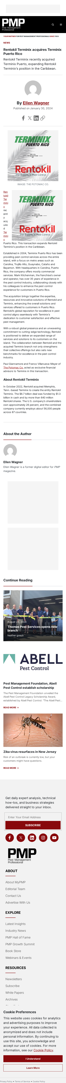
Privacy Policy (6, 1081)
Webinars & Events (18, 958)
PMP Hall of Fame (17, 937)
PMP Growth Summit (20, 944)
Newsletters (13, 979)
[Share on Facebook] (23, 118)
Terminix (5, 236)
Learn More (33, 1067)
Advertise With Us (17, 902)
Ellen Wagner (36, 102)
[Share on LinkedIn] (36, 118)
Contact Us (13, 896)
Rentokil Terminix (5, 199)
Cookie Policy (43, 1050)
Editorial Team (15, 889)
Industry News (15, 930)
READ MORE (10, 707)
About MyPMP (15, 882)
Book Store (13, 951)
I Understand (33, 1058)
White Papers (14, 992)
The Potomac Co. (13, 367)
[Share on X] (29, 118)
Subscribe (33, 825)
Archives (11, 999)
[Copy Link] (42, 118)
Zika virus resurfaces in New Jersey (29, 752)
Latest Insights (15, 924)
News (6, 43)
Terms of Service (22, 1081)
